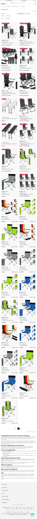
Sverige (25, 508)
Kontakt (3, 493)
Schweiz (20, 507)
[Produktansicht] (19, 14)
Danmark (32, 507)
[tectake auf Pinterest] (14, 504)
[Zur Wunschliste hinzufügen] (16, 23)
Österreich (12, 507)
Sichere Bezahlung (5, 490)
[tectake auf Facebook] (12, 504)
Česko (24, 507)
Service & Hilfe (4, 487)
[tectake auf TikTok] (17, 504)
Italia (13, 508)
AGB (18, 512)
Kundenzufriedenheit (5, 499)
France (10, 508)
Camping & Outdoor (15, 6)
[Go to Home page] (4, 3)
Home (2, 6)
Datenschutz (14, 512)
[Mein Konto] (28, 3)
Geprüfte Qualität (5, 496)
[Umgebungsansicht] (21, 14)
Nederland (16, 508)
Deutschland (28, 507)
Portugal (21, 508)
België (17, 507)
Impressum (22, 512)
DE (34, 0)
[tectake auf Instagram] (19, 504)
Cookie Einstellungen (28, 512)
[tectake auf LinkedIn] (24, 504)
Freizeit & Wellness (7, 6)
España (6, 508)
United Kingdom (29, 508)
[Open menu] (35, 3)
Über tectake (4, 484)
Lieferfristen (29, 513)
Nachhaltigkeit (4, 502)
